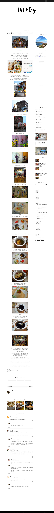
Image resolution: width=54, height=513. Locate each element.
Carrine (11, 430)
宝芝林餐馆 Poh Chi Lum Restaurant (42, 212)
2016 (37, 198)
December (38, 203)
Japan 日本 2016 (37, 119)
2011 (36, 234)
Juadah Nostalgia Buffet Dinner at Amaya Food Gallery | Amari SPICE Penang (43, 178)
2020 (37, 193)
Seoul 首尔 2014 (37, 124)
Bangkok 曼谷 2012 (38, 111)
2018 (37, 196)
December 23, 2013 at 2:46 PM (15, 460)
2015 (37, 199)
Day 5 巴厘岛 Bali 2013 (40, 218)
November (38, 221)
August (38, 224)
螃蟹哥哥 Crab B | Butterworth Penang (11, 408)
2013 (37, 202)
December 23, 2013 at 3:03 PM (15, 466)
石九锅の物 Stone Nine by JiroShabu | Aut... (28, 408)
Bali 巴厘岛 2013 (37, 109)
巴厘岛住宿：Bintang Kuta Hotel (41, 216)
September (38, 223)
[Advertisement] (27, 23)
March (38, 229)
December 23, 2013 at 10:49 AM (14, 431)
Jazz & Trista (12, 449)
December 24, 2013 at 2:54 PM (14, 477)
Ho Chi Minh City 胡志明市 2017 (39, 117)
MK (10, 416)
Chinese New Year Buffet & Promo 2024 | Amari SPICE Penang (42, 164)
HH (12, 390)
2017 (37, 197)
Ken (10, 476)
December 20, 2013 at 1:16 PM (15, 424)
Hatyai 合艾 (37, 116)
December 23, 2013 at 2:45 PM (14, 450)
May (37, 228)
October (38, 222)
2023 (37, 190)
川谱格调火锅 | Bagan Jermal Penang (20, 408)
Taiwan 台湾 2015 (37, 127)
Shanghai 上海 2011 (38, 125)
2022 (37, 191)
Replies (10, 421)
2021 (37, 192)
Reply (32, 420)
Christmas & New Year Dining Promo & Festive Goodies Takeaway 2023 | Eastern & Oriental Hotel (43, 169)
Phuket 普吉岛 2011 (38, 122)
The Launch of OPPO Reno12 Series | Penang (43, 160)
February (38, 230)
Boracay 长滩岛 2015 (38, 114)
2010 (37, 235)
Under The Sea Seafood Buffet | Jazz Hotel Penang (43, 174)
